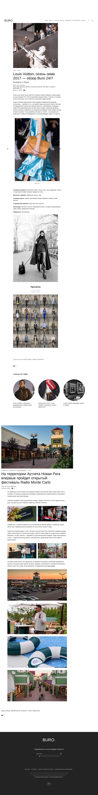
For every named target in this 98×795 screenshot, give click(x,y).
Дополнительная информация (63, 769)
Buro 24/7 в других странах (46, 769)
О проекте (34, 769)
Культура (56, 20)
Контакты (27, 769)
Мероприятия (15, 710)
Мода (46, 20)
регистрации (51, 566)
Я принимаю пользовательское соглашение (50, 756)
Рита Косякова (21, 85)
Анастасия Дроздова (10, 486)
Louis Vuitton (17, 359)
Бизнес (62, 20)
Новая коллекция (38, 359)
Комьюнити (68, 20)
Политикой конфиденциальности (56, 777)
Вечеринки (12, 470)
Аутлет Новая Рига (34, 710)
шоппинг (24, 710)
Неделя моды (27, 359)
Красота (51, 20)
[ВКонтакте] (24, 90)
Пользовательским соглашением (41, 777)
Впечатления (76, 20)
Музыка (7, 710)
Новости (83, 20)
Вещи (19, 70)
